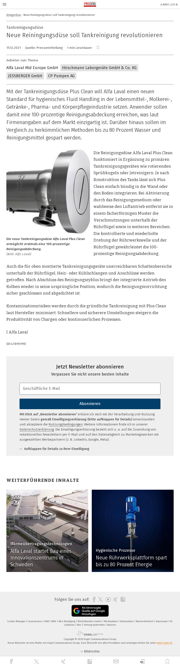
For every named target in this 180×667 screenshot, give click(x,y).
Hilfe (54, 621)
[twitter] (37, 662)
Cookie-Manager (16, 621)
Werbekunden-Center (90, 621)
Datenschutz (127, 621)
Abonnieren (90, 403)
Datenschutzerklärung (37, 429)
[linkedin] (90, 662)
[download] (142, 661)
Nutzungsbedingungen (66, 424)
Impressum (162, 621)
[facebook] (12, 661)
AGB (46, 621)
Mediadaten (111, 621)
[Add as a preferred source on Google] (90, 611)
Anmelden (169, 4)
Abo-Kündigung (67, 621)
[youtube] (107, 599)
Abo (79, 624)
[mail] (116, 661)
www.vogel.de (165, 642)
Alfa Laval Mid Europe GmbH (32, 67)
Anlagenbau (13, 14)
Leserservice (35, 621)
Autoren (111, 624)
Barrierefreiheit (145, 621)
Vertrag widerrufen (94, 624)
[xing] (64, 661)
